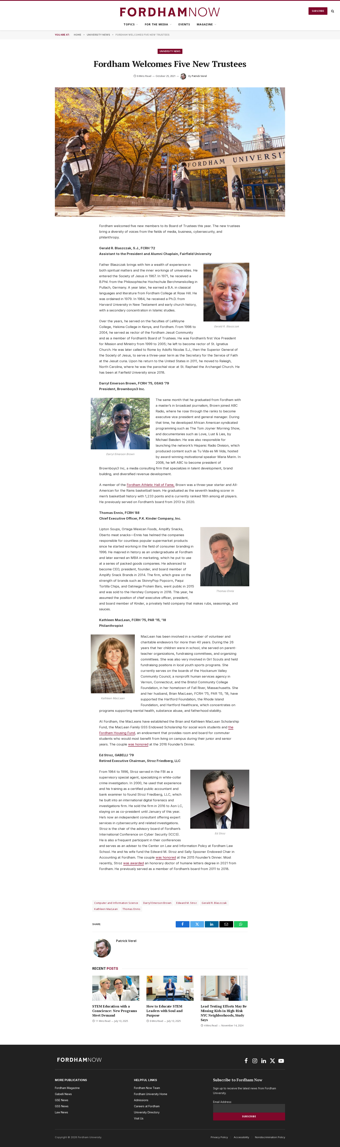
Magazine (205, 24)
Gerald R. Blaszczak (214, 903)
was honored (138, 744)
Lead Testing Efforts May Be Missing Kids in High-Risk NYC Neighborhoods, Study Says (224, 1013)
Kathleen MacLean (106, 909)
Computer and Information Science (116, 903)
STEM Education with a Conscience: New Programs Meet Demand (114, 1011)
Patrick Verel (199, 76)
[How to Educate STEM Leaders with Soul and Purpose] (169, 988)
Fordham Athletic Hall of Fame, (151, 485)
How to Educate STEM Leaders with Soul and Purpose (164, 1011)
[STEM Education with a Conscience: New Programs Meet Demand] (115, 988)
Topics (129, 24)
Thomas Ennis (131, 909)
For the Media (156, 24)
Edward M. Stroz (186, 903)
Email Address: (222, 1102)
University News (170, 51)
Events (184, 24)
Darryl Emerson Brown (157, 903)
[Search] (332, 11)
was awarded (133, 863)
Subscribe (318, 11)
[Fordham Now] (170, 11)
